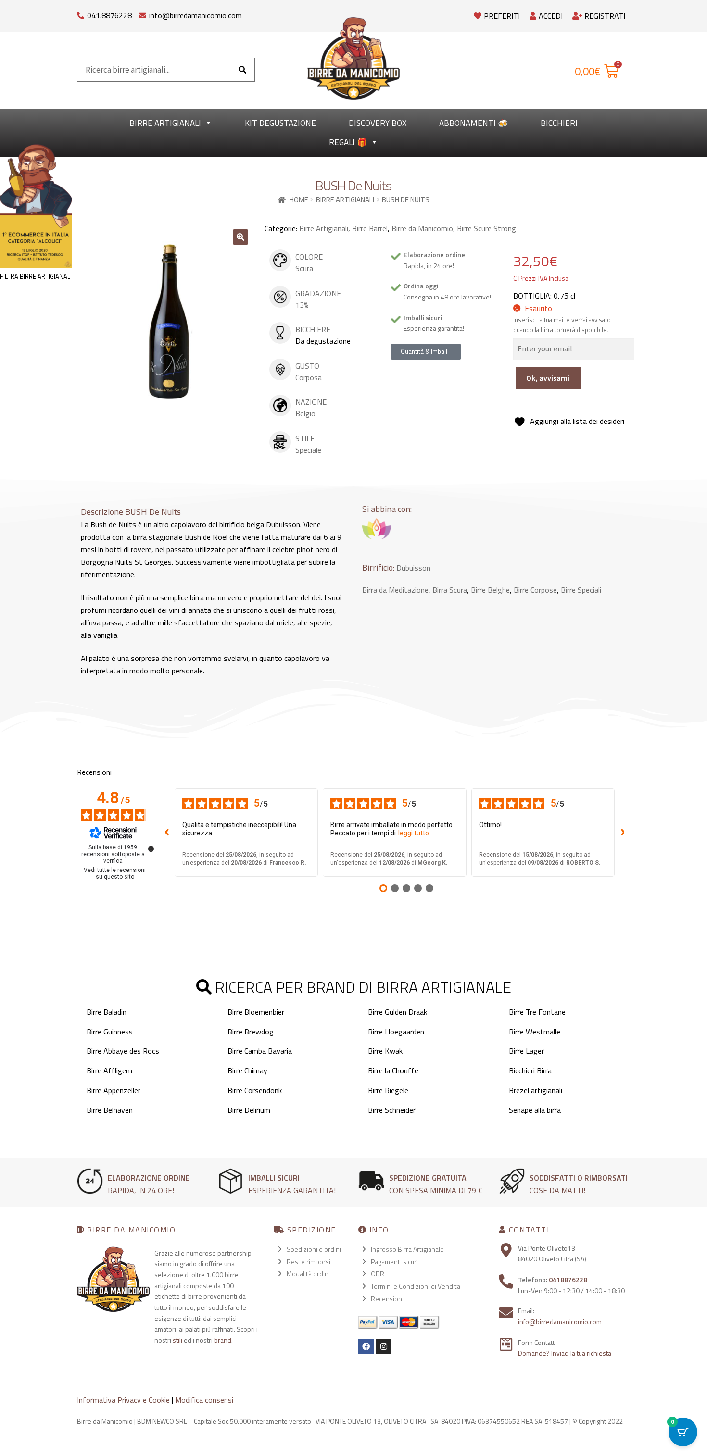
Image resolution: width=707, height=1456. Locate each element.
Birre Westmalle (534, 1031)
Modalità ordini (308, 1274)
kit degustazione (280, 123)
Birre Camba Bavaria (259, 1051)
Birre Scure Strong (486, 228)
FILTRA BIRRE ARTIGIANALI (36, 276)
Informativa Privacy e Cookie (123, 1400)
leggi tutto (413, 833)
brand (222, 1340)
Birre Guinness (110, 1031)
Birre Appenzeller (113, 1090)
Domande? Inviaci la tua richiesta (564, 1353)
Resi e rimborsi (308, 1262)
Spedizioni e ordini (314, 1249)
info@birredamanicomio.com (195, 15)
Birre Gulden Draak (397, 1012)
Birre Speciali (581, 590)
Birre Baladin (106, 1012)
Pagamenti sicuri (394, 1262)
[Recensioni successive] (622, 832)
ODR (377, 1274)
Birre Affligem (109, 1070)
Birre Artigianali (165, 123)
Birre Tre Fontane (537, 1012)
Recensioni (387, 1299)
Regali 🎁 (348, 142)
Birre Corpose (535, 590)
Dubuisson (413, 567)
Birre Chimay (247, 1070)
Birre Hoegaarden (396, 1031)
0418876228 (568, 1279)
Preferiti (502, 16)
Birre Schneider (392, 1110)
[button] (240, 237)
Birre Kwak (385, 1051)
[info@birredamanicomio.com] (142, 13)
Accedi (551, 16)
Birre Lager (526, 1051)
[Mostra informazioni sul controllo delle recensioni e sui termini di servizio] (151, 849)
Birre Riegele (388, 1090)
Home (299, 199)
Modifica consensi (204, 1400)
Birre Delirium (248, 1110)
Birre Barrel (370, 228)
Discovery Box (377, 123)
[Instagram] (383, 1346)
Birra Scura (449, 590)
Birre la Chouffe (393, 1070)
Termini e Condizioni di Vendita (415, 1286)
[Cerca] (242, 69)
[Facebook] (366, 1346)
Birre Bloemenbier (255, 1012)
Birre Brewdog (250, 1031)
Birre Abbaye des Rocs (123, 1051)
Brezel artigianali (535, 1090)
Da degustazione (323, 341)
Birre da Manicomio (422, 228)
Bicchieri (559, 123)
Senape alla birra (535, 1110)
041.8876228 (109, 15)
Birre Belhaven (110, 1110)
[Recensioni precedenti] (167, 832)
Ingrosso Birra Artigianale (407, 1249)
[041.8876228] (80, 13)
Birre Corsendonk (254, 1090)
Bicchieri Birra (530, 1070)
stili (177, 1340)
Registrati (604, 16)
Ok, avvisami (547, 378)
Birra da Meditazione (395, 590)
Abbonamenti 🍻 (473, 123)
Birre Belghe (490, 590)
